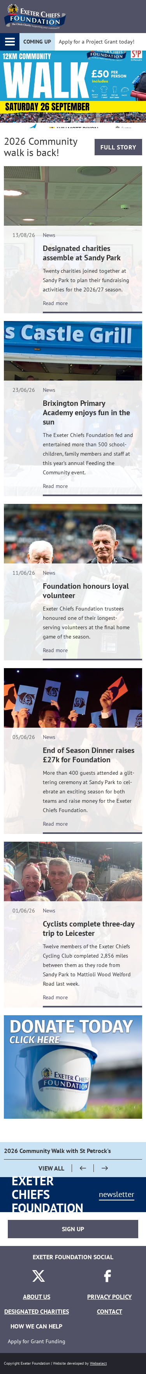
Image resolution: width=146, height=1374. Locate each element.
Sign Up (73, 1229)
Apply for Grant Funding (36, 1341)
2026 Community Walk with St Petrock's (57, 1151)
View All (51, 1168)
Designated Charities (36, 1311)
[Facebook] (107, 1281)
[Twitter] (38, 1281)
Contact (109, 1311)
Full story (118, 147)
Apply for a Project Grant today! (96, 41)
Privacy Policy (109, 1296)
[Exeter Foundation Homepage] (35, 16)
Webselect (98, 1363)
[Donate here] (73, 1067)
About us (36, 1296)
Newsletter (116, 1194)
